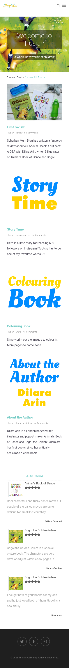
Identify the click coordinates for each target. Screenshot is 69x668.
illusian (10, 133)
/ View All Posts (34, 77)
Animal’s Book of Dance (40, 483)
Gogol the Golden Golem (40, 530)
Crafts (18, 332)
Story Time (15, 229)
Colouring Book (18, 326)
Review (19, 133)
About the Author (20, 417)
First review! (16, 127)
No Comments (31, 133)
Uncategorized (23, 235)
